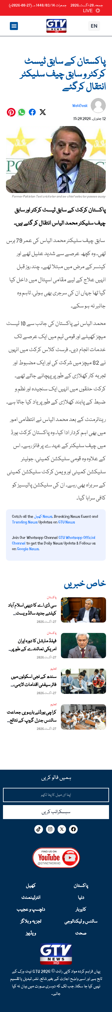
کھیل (31, 886)
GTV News (66, 522)
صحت (81, 933)
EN (94, 26)
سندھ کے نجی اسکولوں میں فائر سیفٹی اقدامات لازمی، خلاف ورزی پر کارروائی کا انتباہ (32, 685)
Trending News (25, 522)
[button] (14, 26)
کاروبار (81, 910)
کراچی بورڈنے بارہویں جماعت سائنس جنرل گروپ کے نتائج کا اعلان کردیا (31, 720)
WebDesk (80, 106)
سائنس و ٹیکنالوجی (81, 922)
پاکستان (81, 886)
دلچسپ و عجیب (31, 910)
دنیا (81, 898)
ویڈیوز (31, 933)
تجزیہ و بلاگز (31, 922)
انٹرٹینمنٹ (31, 898)
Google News (28, 549)
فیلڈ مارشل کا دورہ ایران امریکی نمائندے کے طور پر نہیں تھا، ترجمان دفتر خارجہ (33, 649)
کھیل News (43, 516)
